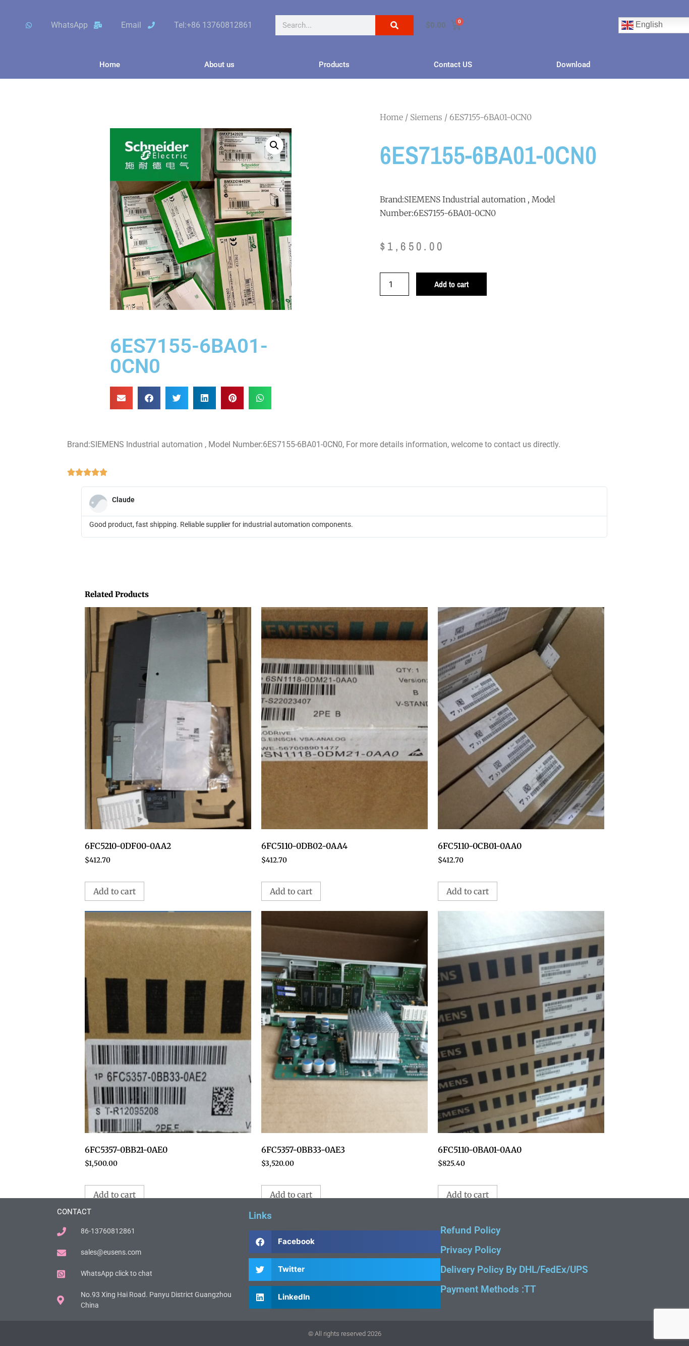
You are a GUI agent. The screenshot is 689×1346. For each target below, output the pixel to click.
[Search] (394, 25)
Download (573, 64)
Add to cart (451, 284)
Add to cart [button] (114, 891)
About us (219, 64)
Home (109, 64)
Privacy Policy (470, 1250)
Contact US (453, 64)
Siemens (426, 117)
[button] (274, 145)
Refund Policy (470, 1230)
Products (334, 64)
